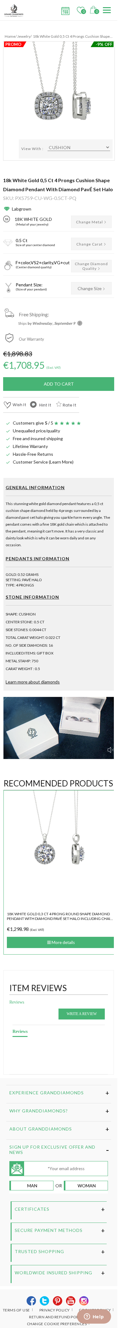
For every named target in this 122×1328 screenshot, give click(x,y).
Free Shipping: (34, 314)
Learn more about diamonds (33, 681)
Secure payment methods (49, 1230)
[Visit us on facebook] (31, 1301)
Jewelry (23, 36)
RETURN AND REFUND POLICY (56, 1317)
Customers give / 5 (33, 423)
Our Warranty (31, 339)
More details (63, 942)
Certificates (32, 1209)
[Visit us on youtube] (71, 1301)
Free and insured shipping (38, 438)
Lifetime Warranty (30, 446)
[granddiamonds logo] (16, 10)
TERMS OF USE (16, 1310)
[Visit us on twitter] (44, 1301)
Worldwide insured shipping (53, 1272)
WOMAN (87, 1185)
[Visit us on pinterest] (58, 1301)
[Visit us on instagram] (84, 1301)
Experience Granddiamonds (46, 1092)
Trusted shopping (39, 1251)
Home (10, 36)
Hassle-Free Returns (33, 454)
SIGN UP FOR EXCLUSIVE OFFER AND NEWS (52, 1149)
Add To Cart (59, 384)
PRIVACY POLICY (54, 1310)
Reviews (16, 1002)
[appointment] (65, 9)
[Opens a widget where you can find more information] (94, 1317)
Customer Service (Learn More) (43, 462)
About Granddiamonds (40, 1128)
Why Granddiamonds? (38, 1110)
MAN (32, 1185)
